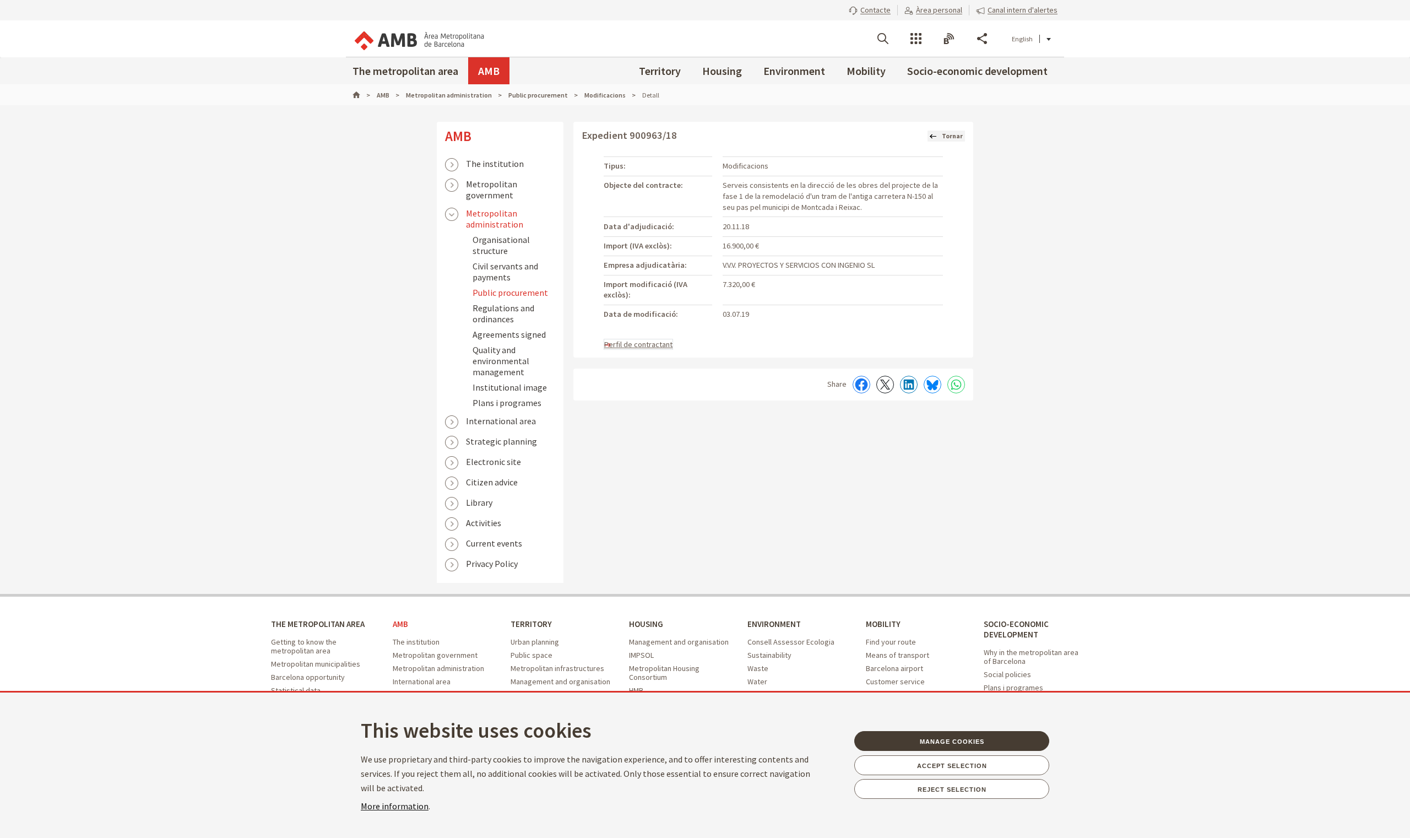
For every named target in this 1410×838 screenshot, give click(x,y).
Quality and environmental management (501, 360)
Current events (494, 543)
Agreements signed (509, 334)
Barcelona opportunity (308, 677)
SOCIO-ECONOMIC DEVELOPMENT (1016, 629)
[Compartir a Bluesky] (932, 384)
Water (757, 681)
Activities (483, 522)
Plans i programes (507, 402)
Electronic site (493, 461)
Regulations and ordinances (503, 313)
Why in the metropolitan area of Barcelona (1031, 656)
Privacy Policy (492, 563)
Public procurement (510, 292)
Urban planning (535, 642)
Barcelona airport (894, 668)
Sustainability (769, 655)
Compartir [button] (982, 38)
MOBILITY (883, 624)
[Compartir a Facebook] (861, 384)
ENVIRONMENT (774, 624)
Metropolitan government (491, 185)
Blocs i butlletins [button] (949, 38)
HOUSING (646, 624)
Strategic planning (501, 441)
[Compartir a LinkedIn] (909, 384)
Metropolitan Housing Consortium (664, 672)
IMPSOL (641, 655)
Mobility (866, 71)
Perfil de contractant (638, 344)
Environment (794, 71)
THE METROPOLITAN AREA (318, 624)
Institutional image (510, 387)
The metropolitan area (405, 71)
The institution (495, 163)
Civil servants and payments (505, 272)
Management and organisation (560, 681)
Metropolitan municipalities (315, 664)
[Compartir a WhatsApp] (956, 384)
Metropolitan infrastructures (557, 668)
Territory (660, 71)
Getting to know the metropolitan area (304, 646)
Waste (757, 668)
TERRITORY (531, 624)
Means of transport (897, 655)
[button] (870, 10)
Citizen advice (492, 482)
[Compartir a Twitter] (885, 384)
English (1022, 39)
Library (479, 502)
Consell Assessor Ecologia (790, 642)
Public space (531, 655)
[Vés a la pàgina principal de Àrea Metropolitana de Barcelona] (418, 38)
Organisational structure (501, 245)
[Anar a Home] (361, 95)
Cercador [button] (882, 38)
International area (501, 420)
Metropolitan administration (494, 214)
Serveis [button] (915, 38)
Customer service (895, 681)
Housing (722, 71)
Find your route (891, 642)
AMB (489, 71)
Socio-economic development (977, 71)
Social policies (1007, 674)
